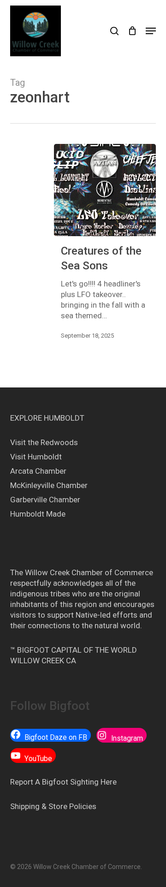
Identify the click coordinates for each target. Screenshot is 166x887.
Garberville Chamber (45, 499)
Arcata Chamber (38, 471)
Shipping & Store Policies (53, 806)
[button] (151, 31)
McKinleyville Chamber (49, 485)
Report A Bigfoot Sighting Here (63, 781)
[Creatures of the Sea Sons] (105, 190)
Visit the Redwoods (44, 442)
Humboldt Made (37, 513)
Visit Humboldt (36, 456)
